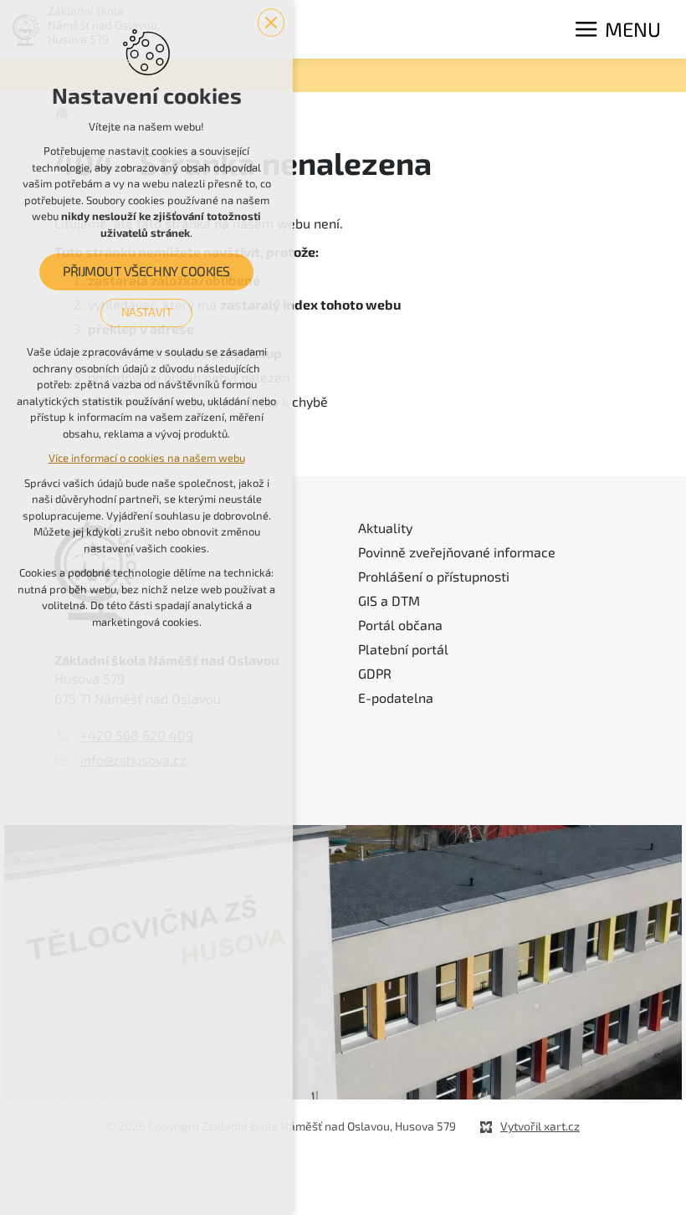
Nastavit (146, 312)
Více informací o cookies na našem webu (147, 458)
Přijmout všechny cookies (146, 271)
